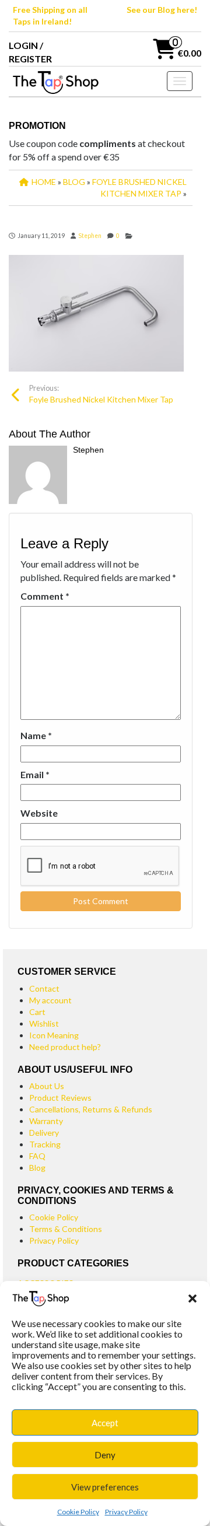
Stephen (90, 235)
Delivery (44, 1133)
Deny (105, 1455)
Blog (37, 1167)
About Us (46, 1086)
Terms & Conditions (65, 1229)
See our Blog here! (162, 10)
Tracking (45, 1144)
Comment (44, 595)
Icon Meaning (54, 1035)
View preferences (105, 1487)
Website (39, 812)
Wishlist (44, 1023)
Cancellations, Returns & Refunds (90, 1109)
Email (35, 774)
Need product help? (65, 1047)
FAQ (37, 1156)
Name (36, 735)
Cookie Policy (78, 1511)
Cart (37, 1012)
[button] (192, 1298)
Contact (44, 988)
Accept (105, 1423)
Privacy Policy (126, 1511)
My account (50, 1000)
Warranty (46, 1121)
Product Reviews (60, 1097)
